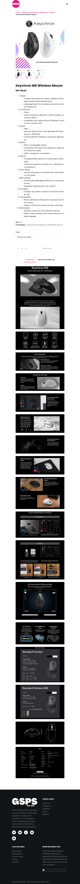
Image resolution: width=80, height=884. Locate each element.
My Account (16, 851)
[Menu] (67, 4)
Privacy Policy (17, 856)
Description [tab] (30, 259)
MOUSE (60, 225)
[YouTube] (32, 832)
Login (45, 811)
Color (18, 232)
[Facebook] (14, 832)
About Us (46, 803)
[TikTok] (26, 832)
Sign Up (46, 814)
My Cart (15, 862)
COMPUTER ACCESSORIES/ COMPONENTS (41, 225)
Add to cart (47, 248)
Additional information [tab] (46, 259)
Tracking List (17, 854)
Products (46, 809)
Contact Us (47, 806)
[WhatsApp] (14, 838)
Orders (14, 859)
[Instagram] (20, 832)
